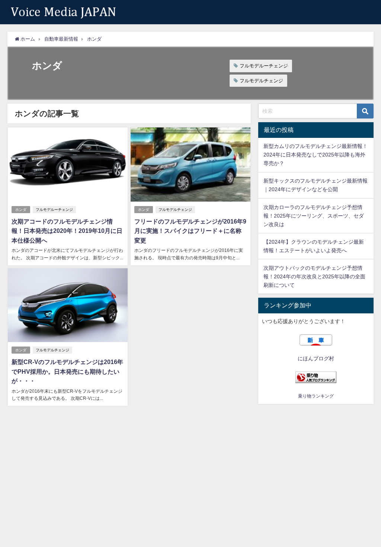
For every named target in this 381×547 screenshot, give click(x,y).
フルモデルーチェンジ (264, 65)
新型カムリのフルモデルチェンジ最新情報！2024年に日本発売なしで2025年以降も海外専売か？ (315, 154)
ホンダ (20, 209)
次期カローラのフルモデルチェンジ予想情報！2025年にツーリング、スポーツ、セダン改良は (313, 216)
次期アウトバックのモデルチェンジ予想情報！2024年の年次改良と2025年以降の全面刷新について (314, 276)
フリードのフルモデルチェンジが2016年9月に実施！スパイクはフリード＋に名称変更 (190, 230)
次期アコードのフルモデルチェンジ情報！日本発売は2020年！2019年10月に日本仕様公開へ (67, 230)
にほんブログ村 (316, 358)
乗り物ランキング (316, 396)
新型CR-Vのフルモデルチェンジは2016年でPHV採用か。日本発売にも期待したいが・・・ (67, 371)
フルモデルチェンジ (261, 80)
